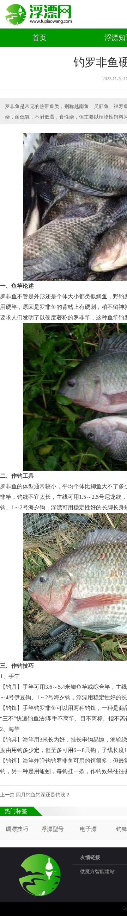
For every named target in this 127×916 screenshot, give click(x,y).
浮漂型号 (52, 829)
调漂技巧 (17, 829)
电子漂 (88, 829)
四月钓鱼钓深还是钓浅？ (43, 794)
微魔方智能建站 (97, 871)
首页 (39, 38)
